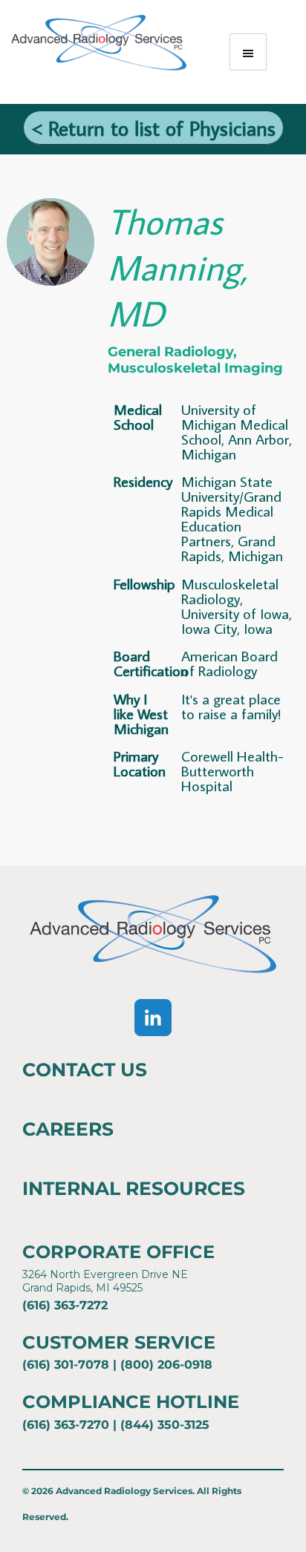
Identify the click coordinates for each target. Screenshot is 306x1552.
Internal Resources (133, 1188)
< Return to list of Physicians (153, 128)
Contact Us (84, 1069)
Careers (68, 1129)
